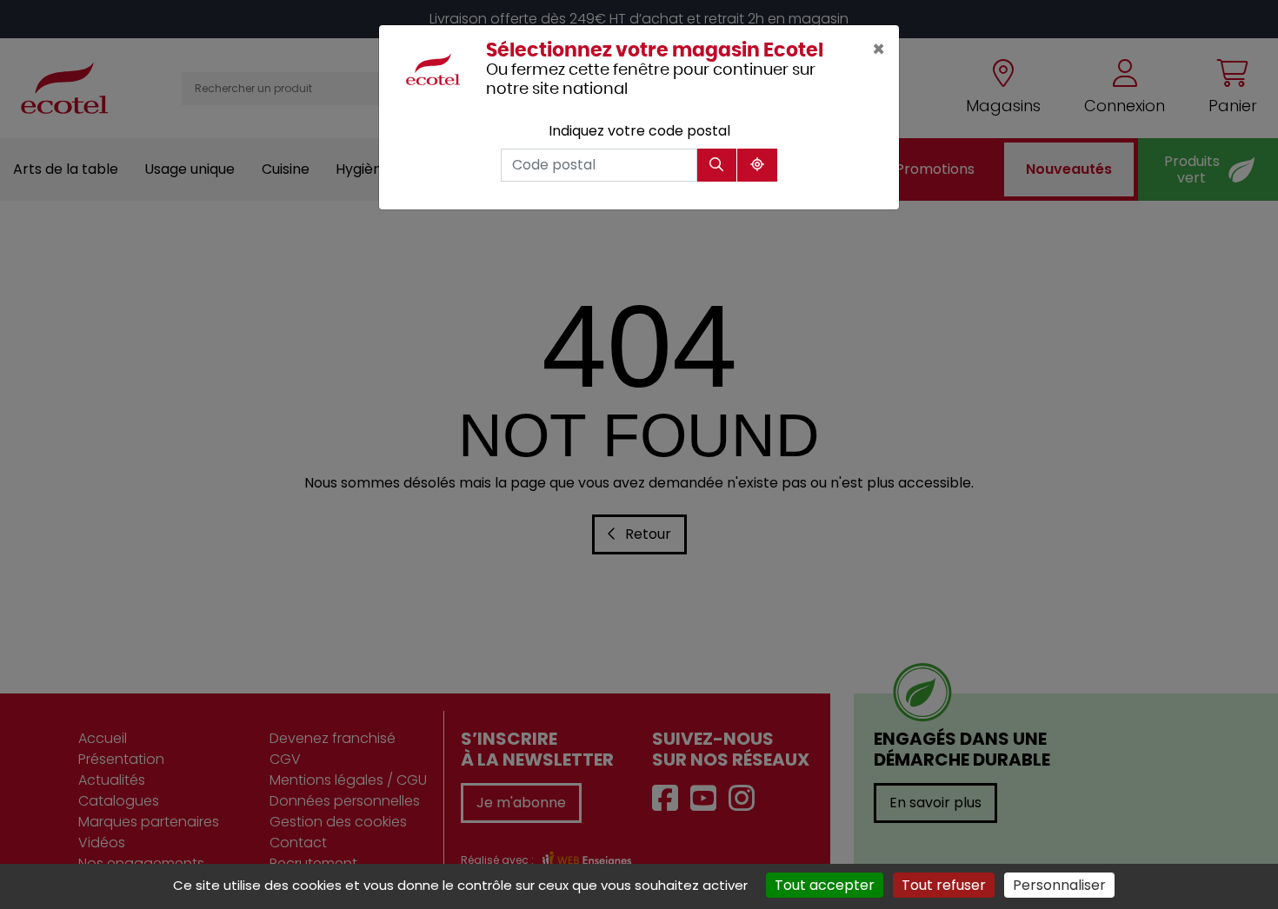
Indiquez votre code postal (639, 131)
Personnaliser (1059, 885)
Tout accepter (825, 885)
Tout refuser (944, 885)
